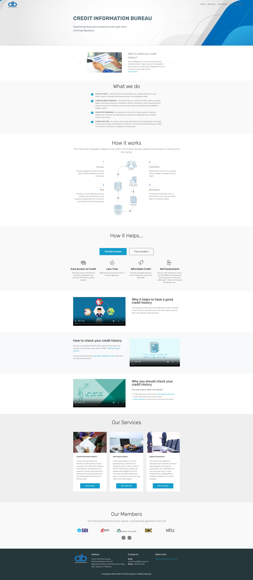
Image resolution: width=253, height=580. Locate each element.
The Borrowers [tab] (113, 251)
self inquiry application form (104, 356)
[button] (80, 62)
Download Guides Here (166, 394)
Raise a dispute (139, 399)
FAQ (231, 4)
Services (211, 4)
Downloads (222, 4)
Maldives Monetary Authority (166, 559)
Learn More (90, 486)
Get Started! (132, 72)
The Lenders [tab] (141, 251)
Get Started (126, 486)
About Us (239, 4)
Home (203, 4)
